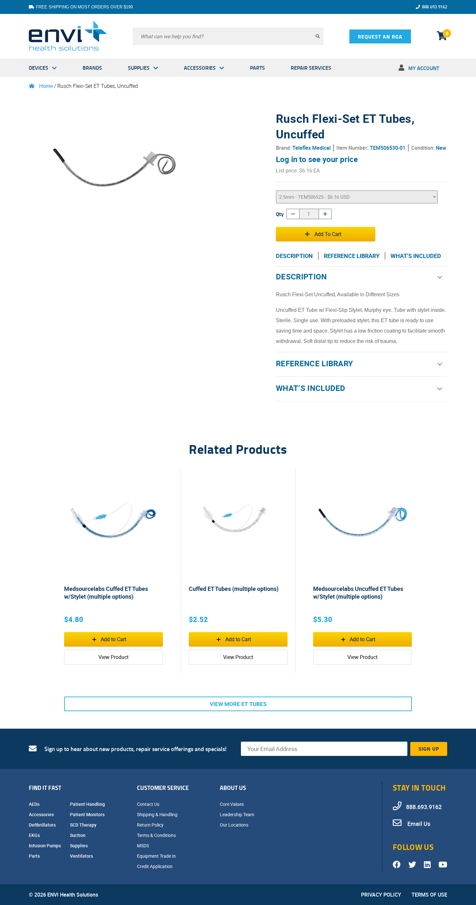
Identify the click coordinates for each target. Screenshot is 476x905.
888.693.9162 (434, 7)
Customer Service (163, 787)
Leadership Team (237, 814)
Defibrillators (43, 825)
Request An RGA (380, 36)
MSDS (143, 845)
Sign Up (428, 749)
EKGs (35, 835)
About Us (233, 787)
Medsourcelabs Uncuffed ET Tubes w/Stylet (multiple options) (358, 592)
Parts (257, 67)
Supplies (139, 67)
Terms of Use (429, 894)
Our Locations (234, 825)
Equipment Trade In (157, 856)
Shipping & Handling (157, 814)
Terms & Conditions (157, 835)
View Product (113, 657)
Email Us (418, 824)
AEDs (34, 804)
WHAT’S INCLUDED (416, 256)
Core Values (232, 804)
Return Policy (150, 825)
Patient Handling (88, 804)
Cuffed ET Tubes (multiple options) (233, 589)
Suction (78, 835)
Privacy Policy (381, 894)
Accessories (200, 67)
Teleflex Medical (311, 147)
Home (46, 85)
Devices (38, 67)
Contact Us (148, 804)
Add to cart (327, 234)
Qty (280, 213)
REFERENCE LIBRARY (352, 256)
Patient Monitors (88, 814)
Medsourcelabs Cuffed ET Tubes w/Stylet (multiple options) (106, 592)
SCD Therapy (83, 825)
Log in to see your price (317, 159)
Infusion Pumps (45, 845)
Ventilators (82, 856)
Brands (92, 67)
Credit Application (155, 866)
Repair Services (311, 67)
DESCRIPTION (294, 256)
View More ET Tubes (238, 704)
